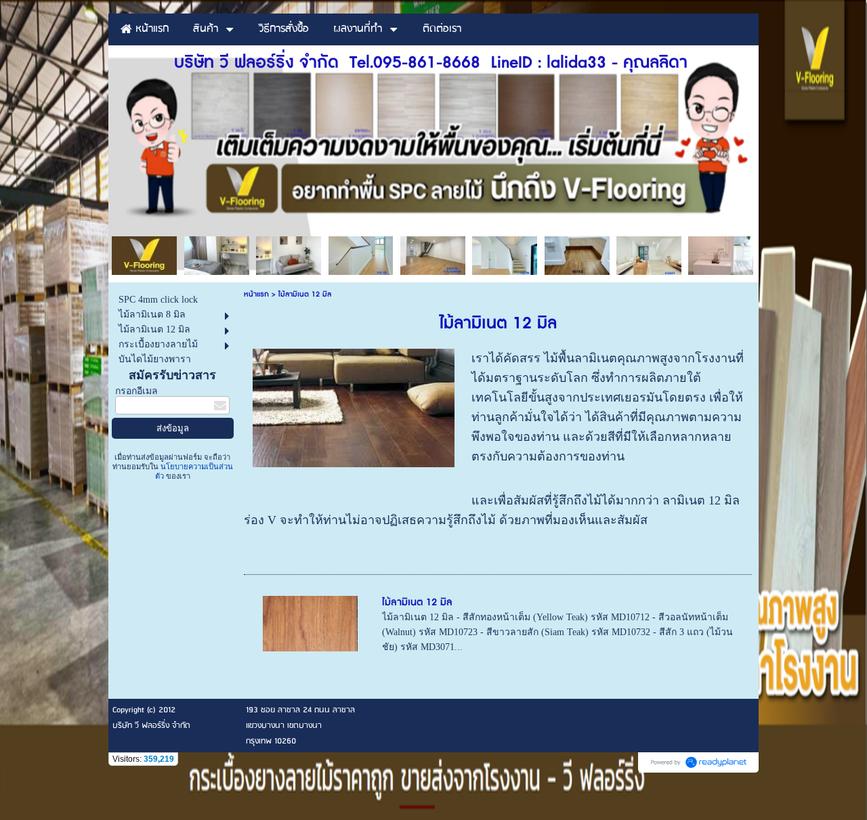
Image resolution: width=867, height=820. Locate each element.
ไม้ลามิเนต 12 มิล (417, 602)
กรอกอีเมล (136, 391)
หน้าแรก (256, 294)
